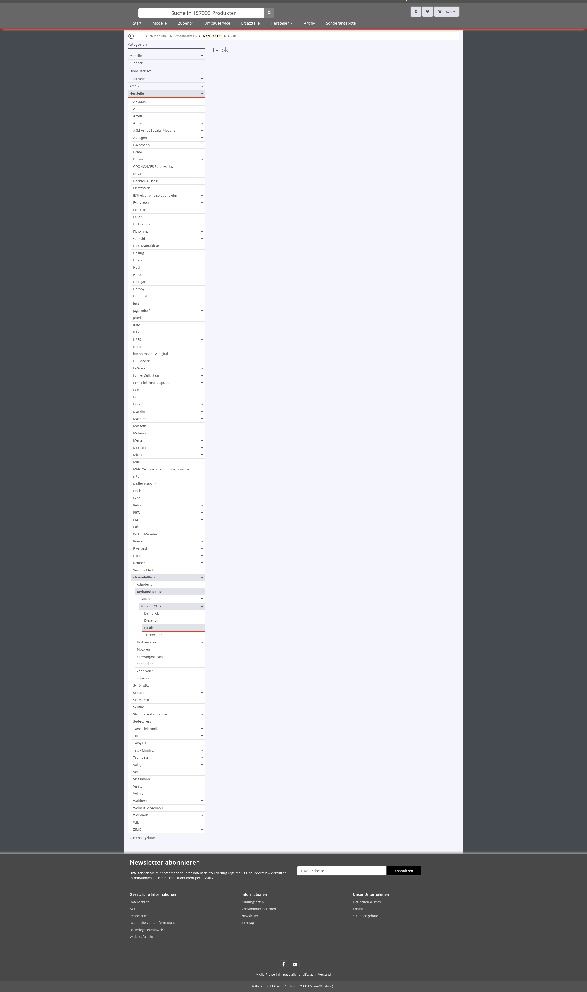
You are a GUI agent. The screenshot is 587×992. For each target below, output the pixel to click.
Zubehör (136, 63)
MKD (137, 462)
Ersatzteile (138, 79)
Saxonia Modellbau (148, 570)
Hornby (138, 289)
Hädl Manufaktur (146, 245)
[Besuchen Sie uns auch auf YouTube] (294, 964)
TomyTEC (140, 743)
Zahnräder (145, 671)
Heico (137, 260)
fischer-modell (144, 224)
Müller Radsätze (145, 483)
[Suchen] (269, 13)
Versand (324, 974)
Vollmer (139, 793)
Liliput (138, 397)
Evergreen (141, 202)
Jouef (137, 317)
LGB (136, 389)
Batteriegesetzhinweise (148, 930)
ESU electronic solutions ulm (155, 195)
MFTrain (139, 447)
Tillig (137, 736)
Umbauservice (141, 71)
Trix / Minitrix (143, 750)
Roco (137, 555)
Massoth (139, 426)
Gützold (139, 238)
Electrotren (141, 188)
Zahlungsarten (252, 902)
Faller (137, 217)
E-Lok (148, 628)
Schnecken (145, 664)
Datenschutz (139, 902)
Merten (138, 440)
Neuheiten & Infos (367, 902)
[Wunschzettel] (428, 11)
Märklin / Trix (151, 606)
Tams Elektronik (145, 728)
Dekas (137, 173)
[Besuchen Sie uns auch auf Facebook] (283, 964)
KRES (137, 339)
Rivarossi (140, 548)
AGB (133, 909)
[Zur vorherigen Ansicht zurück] (131, 36)
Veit (136, 772)
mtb (136, 476)
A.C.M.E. (139, 101)
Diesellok (151, 620)
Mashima (140, 418)
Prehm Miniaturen (147, 534)
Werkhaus (141, 815)
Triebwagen (153, 635)
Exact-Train (141, 209)
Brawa (138, 159)
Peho (137, 505)
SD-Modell (141, 700)
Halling (138, 253)
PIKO (137, 512)
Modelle (136, 55)
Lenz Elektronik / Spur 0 (151, 382)
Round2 (139, 562)
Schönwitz (141, 685)
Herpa (138, 274)
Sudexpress (142, 721)
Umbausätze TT (149, 642)
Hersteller (137, 93)
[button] (416, 11)
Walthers (140, 800)
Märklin (139, 411)
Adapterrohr (146, 584)
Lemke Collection (146, 375)
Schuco (138, 692)
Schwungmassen (150, 656)
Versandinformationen (258, 909)
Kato (136, 325)
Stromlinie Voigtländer (150, 714)
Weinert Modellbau (148, 808)
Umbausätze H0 (149, 591)
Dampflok (151, 613)
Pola (136, 527)
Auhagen (140, 137)
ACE (136, 109)
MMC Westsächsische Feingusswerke (161, 469)
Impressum (138, 916)
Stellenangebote (365, 916)
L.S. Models (142, 361)
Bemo (137, 152)
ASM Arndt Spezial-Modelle (154, 130)
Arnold (138, 123)
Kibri (137, 332)
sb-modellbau (144, 577)
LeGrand (139, 368)
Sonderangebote (142, 838)
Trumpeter (141, 757)
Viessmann (141, 779)
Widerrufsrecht (141, 936)
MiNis (137, 454)
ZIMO (137, 829)
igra (136, 303)
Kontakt (359, 909)
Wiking (138, 822)
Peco (136, 498)
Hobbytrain (141, 281)
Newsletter (249, 916)
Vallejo (138, 764)
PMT (136, 519)
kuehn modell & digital (150, 353)
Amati (137, 116)
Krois (137, 346)
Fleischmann (143, 231)
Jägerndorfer (143, 310)
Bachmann (141, 145)
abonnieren (404, 871)
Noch (137, 491)
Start (137, 23)
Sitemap (247, 922)
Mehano (139, 433)
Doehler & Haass (146, 181)
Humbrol (140, 296)
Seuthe (138, 707)
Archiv (134, 86)
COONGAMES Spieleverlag (153, 166)
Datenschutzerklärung (210, 873)
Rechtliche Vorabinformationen (154, 922)
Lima (137, 404)
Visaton (138, 786)
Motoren (143, 649)
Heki (136, 267)
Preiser (138, 541)
